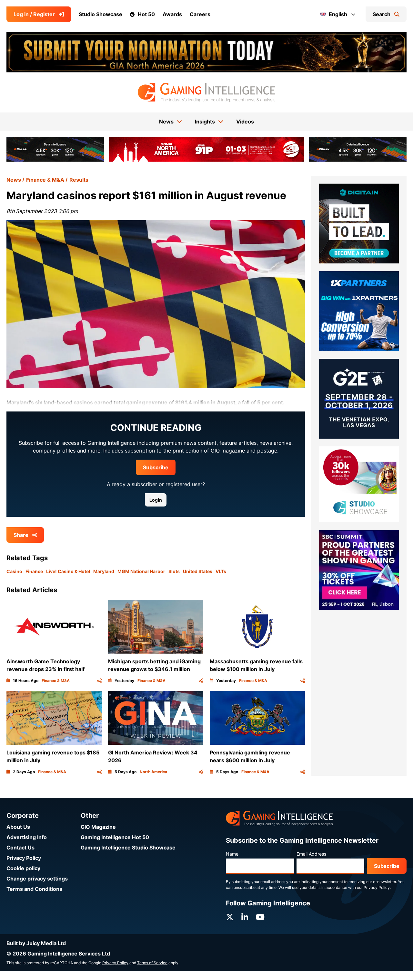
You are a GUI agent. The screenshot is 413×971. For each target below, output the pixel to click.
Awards (172, 14)
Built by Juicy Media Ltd (36, 943)
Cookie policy (23, 868)
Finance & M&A (45, 179)
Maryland (103, 571)
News (13, 179)
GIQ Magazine (98, 827)
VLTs (221, 571)
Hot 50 (146, 14)
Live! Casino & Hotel (68, 571)
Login (155, 500)
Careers (200, 14)
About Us (18, 827)
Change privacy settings (37, 878)
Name (232, 854)
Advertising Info (26, 837)
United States (197, 571)
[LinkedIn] (244, 917)
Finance (34, 571)
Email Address (311, 854)
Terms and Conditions (34, 889)
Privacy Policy (23, 858)
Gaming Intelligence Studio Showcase (128, 847)
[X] (230, 917)
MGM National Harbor (141, 571)
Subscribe (155, 467)
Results (78, 179)
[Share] (99, 681)
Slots (174, 571)
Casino (14, 571)
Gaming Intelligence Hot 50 (115, 837)
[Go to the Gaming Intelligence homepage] (206, 92)
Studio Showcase (100, 14)
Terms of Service (152, 962)
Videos (245, 121)
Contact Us (20, 847)
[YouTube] (260, 917)
